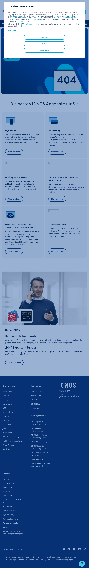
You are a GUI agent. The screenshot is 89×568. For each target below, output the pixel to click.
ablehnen (21, 21)
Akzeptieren (27, 24)
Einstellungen (18, 16)
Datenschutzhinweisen (34, 19)
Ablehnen (44, 44)
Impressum (12, 30)
